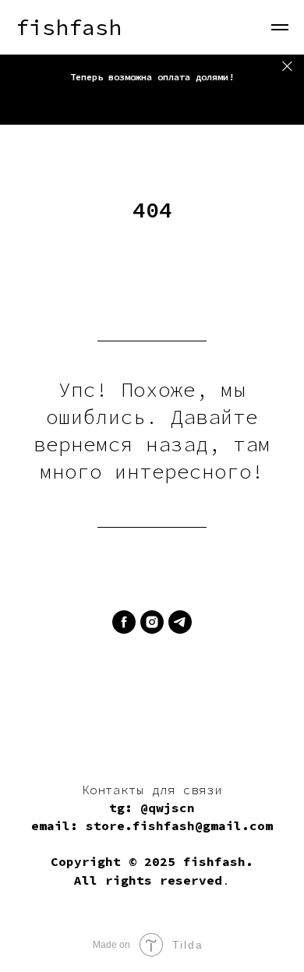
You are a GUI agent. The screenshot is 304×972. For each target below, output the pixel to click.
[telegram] (180, 622)
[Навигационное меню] (279, 27)
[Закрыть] (287, 66)
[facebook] (124, 622)
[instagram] (152, 622)
